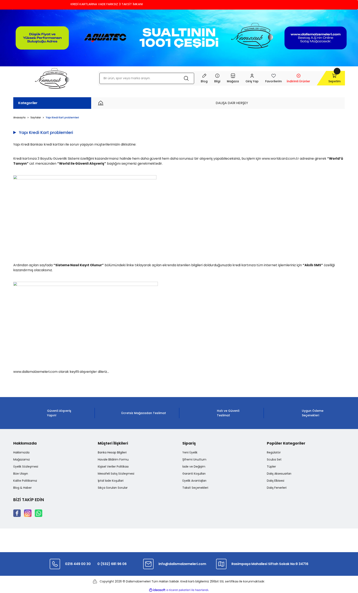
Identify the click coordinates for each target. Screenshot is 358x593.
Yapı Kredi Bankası (28, 144)
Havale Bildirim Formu (113, 459)
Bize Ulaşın (20, 473)
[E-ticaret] (178, 590)
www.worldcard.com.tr (280, 158)
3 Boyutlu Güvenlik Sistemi (58, 158)
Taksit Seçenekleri (195, 488)
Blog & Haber (22, 488)
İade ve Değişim (193, 466)
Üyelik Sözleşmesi (25, 466)
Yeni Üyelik (189, 452)
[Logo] (52, 78)
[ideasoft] (157, 590)
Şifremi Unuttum (194, 459)
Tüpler (271, 466)
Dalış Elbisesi (275, 481)
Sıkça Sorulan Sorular (113, 488)
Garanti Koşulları (194, 473)
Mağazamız (21, 459)
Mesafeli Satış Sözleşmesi (116, 473)
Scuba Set (274, 459)
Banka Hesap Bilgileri (112, 452)
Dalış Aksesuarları (279, 473)
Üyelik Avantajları (194, 481)
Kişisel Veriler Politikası (113, 466)
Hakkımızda (21, 452)
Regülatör (274, 452)
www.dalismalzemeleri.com (35, 371)
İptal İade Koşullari (110, 481)
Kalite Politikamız (25, 481)
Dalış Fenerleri (277, 488)
